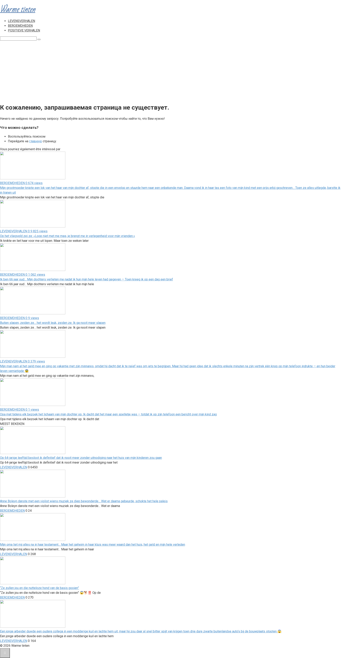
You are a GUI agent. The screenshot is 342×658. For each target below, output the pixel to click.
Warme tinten (17, 9)
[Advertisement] (171, 70)
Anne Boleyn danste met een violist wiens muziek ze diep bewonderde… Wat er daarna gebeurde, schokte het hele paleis (84, 501)
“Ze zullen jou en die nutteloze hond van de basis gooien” (39, 588)
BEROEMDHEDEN (20, 26)
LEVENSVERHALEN (21, 21)
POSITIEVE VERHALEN (24, 30)
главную (35, 141)
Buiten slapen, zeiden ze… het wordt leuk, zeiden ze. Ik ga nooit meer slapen (52, 323)
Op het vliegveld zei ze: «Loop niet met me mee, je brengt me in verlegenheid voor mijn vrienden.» (67, 236)
